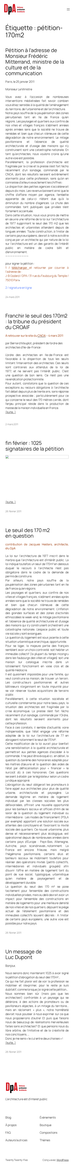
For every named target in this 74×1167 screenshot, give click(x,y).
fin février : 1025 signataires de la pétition (34, 446)
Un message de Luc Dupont (23, 954)
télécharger (20, 268)
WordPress (63, 1160)
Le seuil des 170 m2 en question (27, 533)
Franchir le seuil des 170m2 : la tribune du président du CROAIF (36, 321)
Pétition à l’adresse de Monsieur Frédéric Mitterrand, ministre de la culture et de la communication (34, 61)
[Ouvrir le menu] (68, 9)
